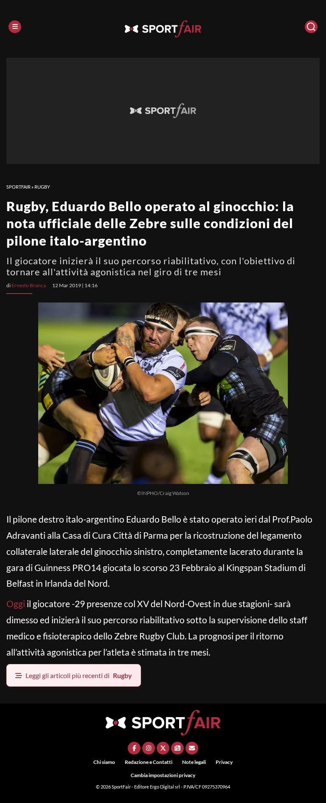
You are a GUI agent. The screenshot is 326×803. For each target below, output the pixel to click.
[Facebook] (134, 748)
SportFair (18, 186)
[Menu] (14, 26)
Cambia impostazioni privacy (163, 775)
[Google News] (177, 748)
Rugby (42, 186)
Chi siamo (104, 762)
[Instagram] (148, 748)
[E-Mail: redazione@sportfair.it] (191, 748)
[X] (163, 748)
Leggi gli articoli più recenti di (78, 675)
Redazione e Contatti (148, 762)
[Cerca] (311, 26)
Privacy (224, 762)
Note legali (194, 762)
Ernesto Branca (28, 285)
